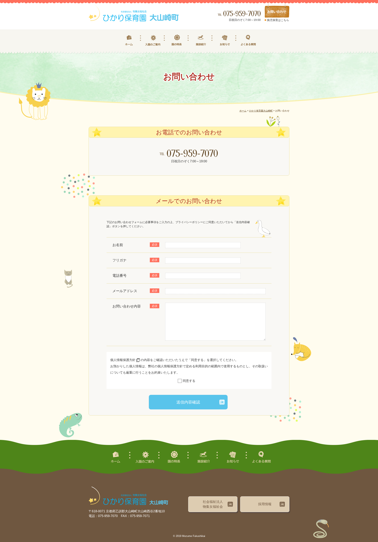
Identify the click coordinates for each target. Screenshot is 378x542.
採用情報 (264, 504)
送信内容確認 (188, 402)
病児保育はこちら (278, 20)
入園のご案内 (153, 40)
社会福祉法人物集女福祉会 (213, 504)
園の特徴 (177, 40)
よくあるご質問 (248, 40)
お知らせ (224, 40)
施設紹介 (200, 40)
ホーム (129, 40)
